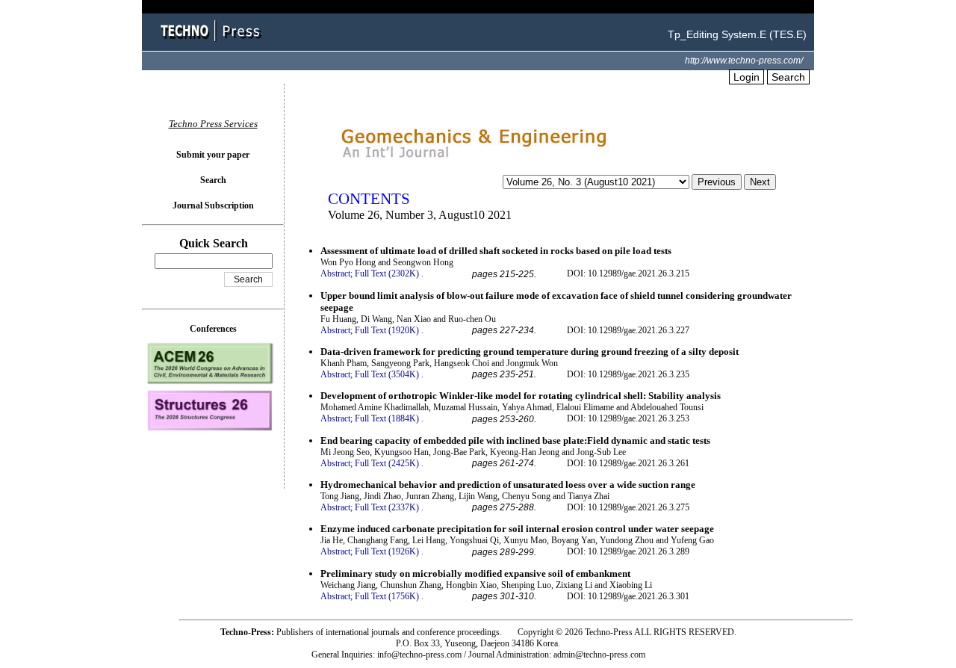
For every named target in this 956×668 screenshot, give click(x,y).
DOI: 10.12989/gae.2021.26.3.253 (628, 418)
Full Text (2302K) (387, 273)
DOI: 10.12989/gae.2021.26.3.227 (628, 330)
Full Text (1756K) (387, 596)
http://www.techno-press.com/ (744, 60)
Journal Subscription (213, 205)
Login (746, 77)
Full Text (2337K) (387, 507)
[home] (213, 43)
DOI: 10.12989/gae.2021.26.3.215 (628, 273)
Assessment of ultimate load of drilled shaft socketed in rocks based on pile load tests (495, 250)
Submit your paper (212, 154)
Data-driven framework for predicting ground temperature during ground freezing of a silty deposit (529, 351)
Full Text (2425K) (387, 463)
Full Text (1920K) (387, 330)
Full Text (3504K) (387, 374)
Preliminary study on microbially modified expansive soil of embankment (475, 573)
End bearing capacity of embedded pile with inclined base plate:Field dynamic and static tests (515, 440)
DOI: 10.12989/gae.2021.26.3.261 (628, 463)
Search (788, 77)
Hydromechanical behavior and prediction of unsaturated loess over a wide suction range (507, 484)
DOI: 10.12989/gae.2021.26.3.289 (628, 551)
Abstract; (336, 273)
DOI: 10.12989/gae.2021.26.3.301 (628, 596)
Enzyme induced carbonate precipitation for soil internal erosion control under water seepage (517, 528)
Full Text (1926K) (387, 551)
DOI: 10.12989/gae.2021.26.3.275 (628, 507)
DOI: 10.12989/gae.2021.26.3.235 (628, 374)
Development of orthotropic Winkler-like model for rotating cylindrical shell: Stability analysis (520, 395)
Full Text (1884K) (387, 418)
